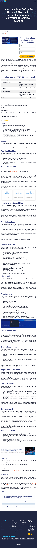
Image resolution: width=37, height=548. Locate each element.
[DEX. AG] (3, 1)
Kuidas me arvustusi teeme (11, 484)
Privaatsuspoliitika (18, 544)
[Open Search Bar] (34, 1)
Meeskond (22, 524)
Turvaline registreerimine (27, 56)
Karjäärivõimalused (23, 522)
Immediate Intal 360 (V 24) (15, 171)
